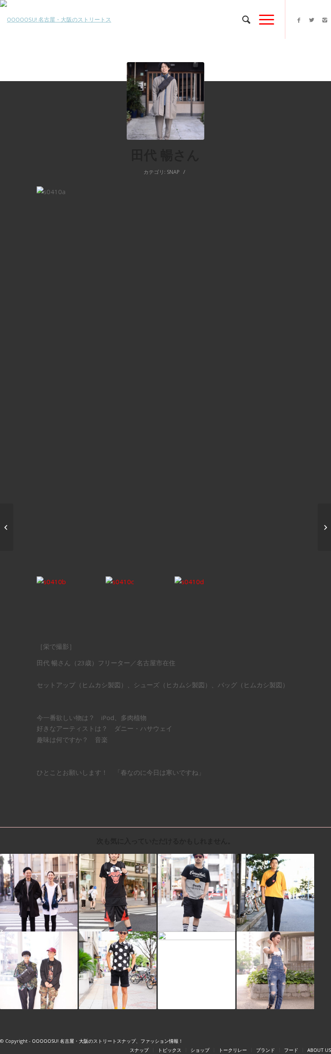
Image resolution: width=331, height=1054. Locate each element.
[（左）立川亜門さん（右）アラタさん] (39, 970)
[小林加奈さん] (6, 527)
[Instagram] (324, 19)
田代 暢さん (165, 155)
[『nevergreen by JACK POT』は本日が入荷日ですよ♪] (324, 527)
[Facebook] (298, 19)
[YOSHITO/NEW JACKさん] (196, 892)
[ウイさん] (196, 970)
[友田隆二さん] (275, 892)
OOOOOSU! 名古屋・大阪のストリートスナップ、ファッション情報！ (107, 1041)
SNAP (173, 172)
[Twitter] (311, 19)
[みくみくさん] (275, 970)
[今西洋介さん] (117, 970)
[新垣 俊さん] (117, 892)
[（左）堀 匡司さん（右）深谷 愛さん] (39, 892)
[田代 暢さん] (165, 101)
